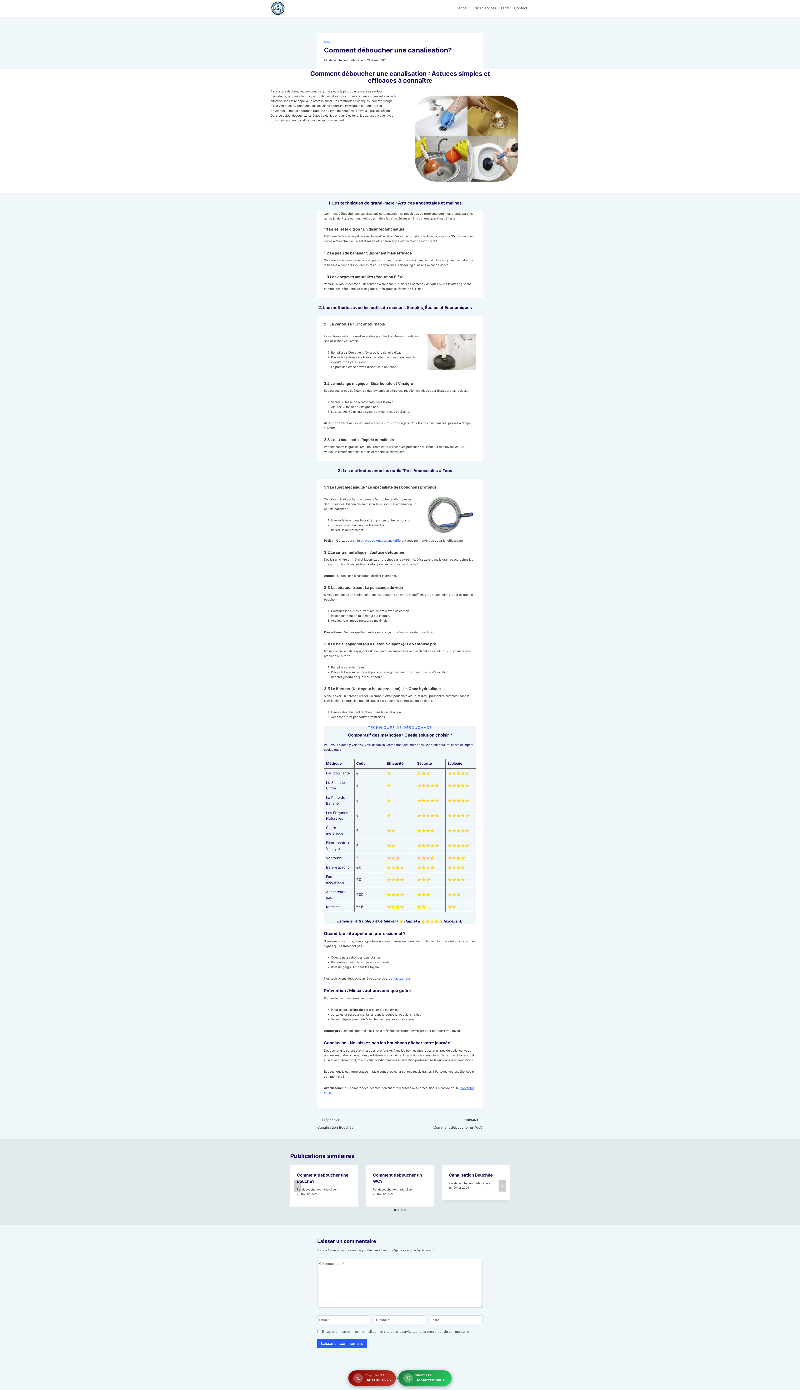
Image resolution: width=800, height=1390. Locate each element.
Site (436, 1320)
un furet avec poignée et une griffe (377, 540)
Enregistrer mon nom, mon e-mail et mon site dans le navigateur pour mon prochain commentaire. (396, 1332)
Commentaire (332, 1264)
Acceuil (464, 8)
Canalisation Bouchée (335, 1123)
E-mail (383, 1320)
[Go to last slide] (297, 1186)
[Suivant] (502, 1186)
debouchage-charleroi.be (346, 60)
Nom (324, 1320)
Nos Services (485, 8)
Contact (520, 8)
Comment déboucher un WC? (458, 1123)
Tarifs (505, 8)
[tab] (395, 1210)
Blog (327, 42)
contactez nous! (400, 978)
